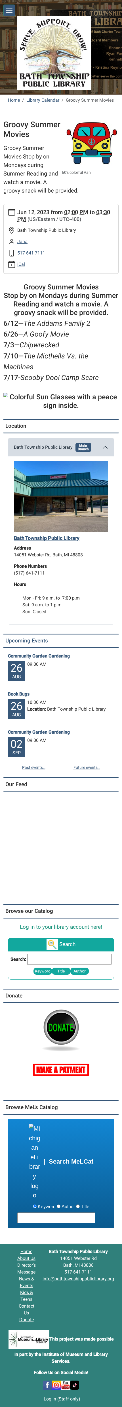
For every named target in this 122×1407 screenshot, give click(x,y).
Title (61, 971)
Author (79, 971)
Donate (26, 1319)
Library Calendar (42, 100)
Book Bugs (19, 694)
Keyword (43, 971)
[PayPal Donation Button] (61, 1030)
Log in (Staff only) (62, 1399)
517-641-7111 (31, 253)
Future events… (86, 767)
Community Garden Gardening (39, 656)
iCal (21, 264)
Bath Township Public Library (51, 447)
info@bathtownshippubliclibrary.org (78, 1278)
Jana (22, 241)
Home (14, 100)
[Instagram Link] (56, 1384)
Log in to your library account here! (61, 927)
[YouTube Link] (65, 1384)
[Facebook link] (47, 1384)
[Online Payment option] (61, 1069)
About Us (26, 1258)
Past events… (33, 767)
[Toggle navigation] (9, 10)
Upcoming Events (26, 640)
